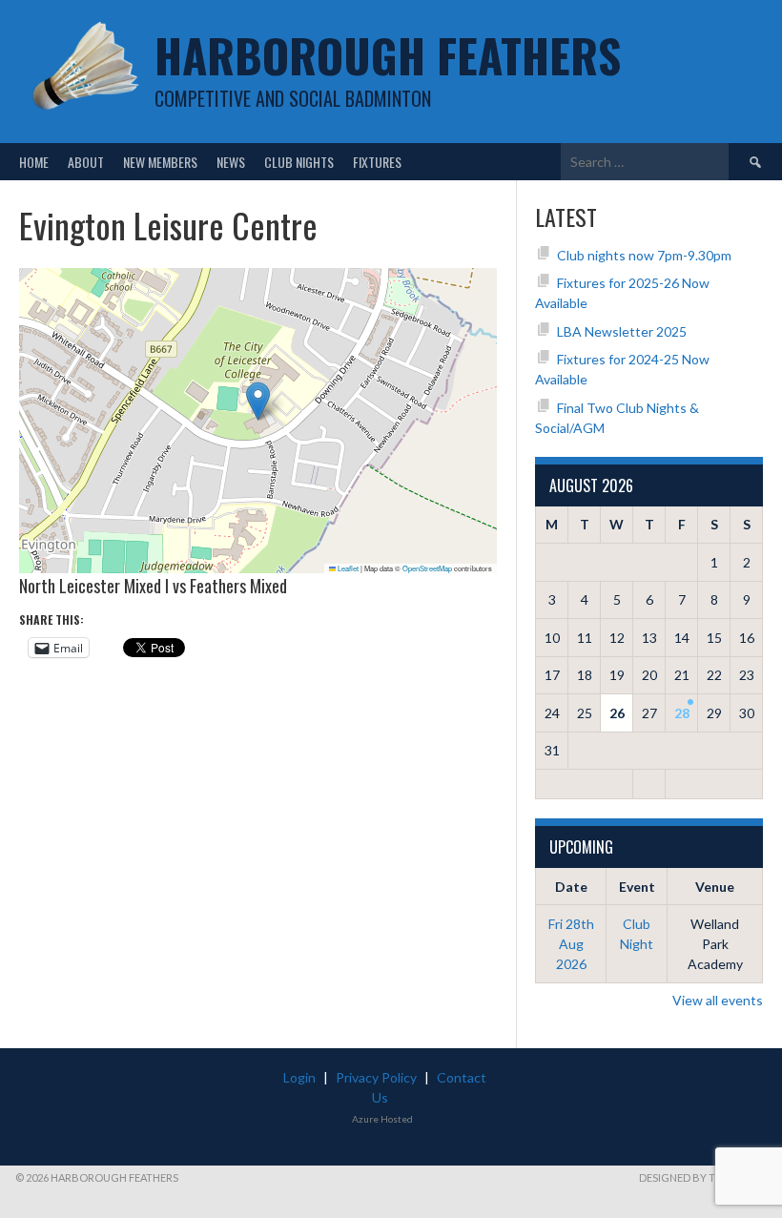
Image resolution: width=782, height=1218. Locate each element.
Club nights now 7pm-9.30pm (644, 255)
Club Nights (299, 162)
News (230, 162)
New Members (160, 162)
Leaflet (347, 568)
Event (637, 886)
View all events (717, 1000)
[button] (258, 401)
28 (681, 713)
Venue (714, 886)
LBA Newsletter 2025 (622, 331)
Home (34, 162)
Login (299, 1077)
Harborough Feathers (387, 55)
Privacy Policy (376, 1077)
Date (571, 886)
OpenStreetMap (427, 568)
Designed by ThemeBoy (703, 1177)
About (86, 162)
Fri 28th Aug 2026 (571, 944)
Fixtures (377, 162)
